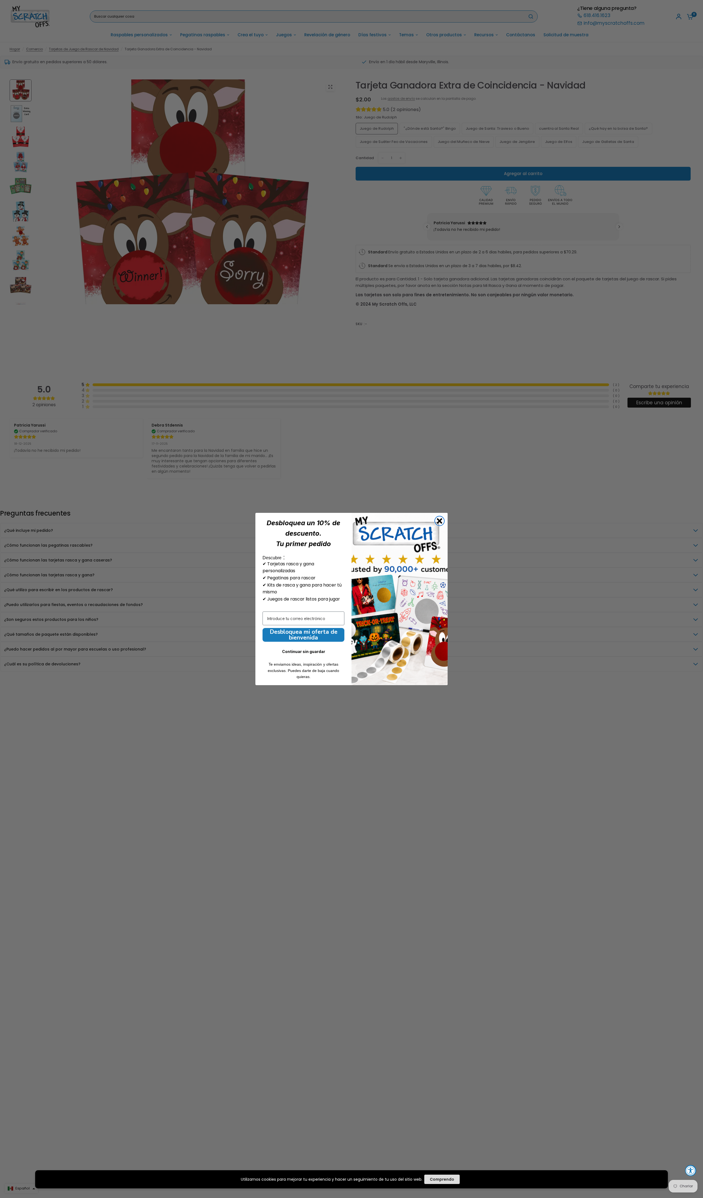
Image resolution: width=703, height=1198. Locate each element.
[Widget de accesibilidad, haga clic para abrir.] (690, 1170)
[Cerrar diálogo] (439, 521)
